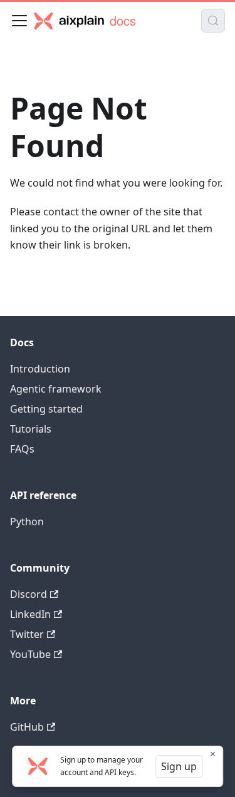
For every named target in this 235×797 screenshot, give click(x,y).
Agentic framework (56, 389)
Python (27, 521)
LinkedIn (30, 614)
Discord (28, 594)
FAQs (22, 449)
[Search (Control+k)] (213, 21)
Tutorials (30, 429)
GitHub (27, 727)
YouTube (30, 654)
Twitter (27, 634)
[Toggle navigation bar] (19, 20)
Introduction (40, 369)
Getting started (46, 409)
